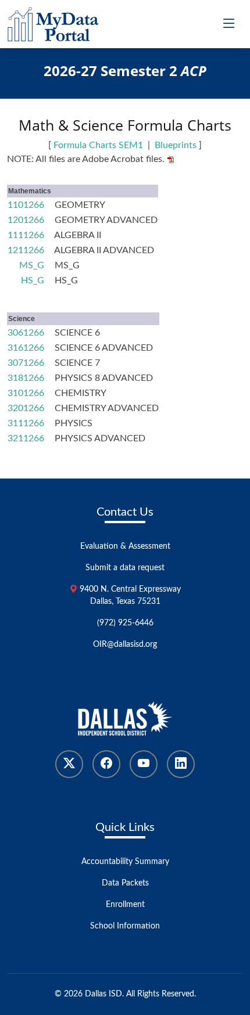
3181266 (26, 378)
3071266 (26, 363)
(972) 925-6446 (125, 623)
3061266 (26, 332)
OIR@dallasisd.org (125, 644)
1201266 (26, 220)
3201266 (26, 408)
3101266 (26, 393)
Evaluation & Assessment (125, 546)
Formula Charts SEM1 (98, 145)
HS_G (32, 280)
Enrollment (125, 905)
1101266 (26, 205)
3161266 (26, 347)
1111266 (26, 235)
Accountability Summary (125, 862)
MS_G (31, 265)
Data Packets (125, 883)
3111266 (26, 423)
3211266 (26, 438)
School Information (125, 926)
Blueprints (176, 145)
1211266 (26, 250)
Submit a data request (125, 568)
